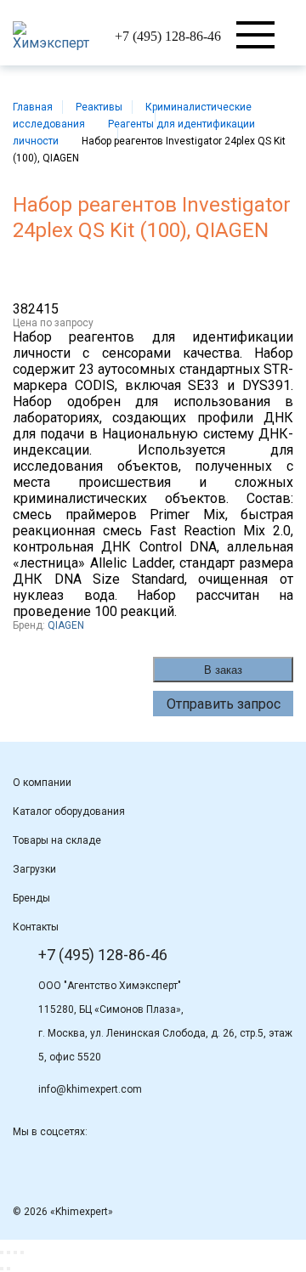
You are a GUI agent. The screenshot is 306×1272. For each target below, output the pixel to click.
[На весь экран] (15, 1252)
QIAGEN (66, 625)
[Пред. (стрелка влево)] (1, 1268)
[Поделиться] (8, 1252)
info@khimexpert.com (90, 1089)
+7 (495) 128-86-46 (168, 36)
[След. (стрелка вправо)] (8, 1268)
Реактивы (99, 107)
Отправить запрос (223, 704)
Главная (33, 107)
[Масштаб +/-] (22, 1252)
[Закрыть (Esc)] (1, 1252)
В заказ (223, 670)
